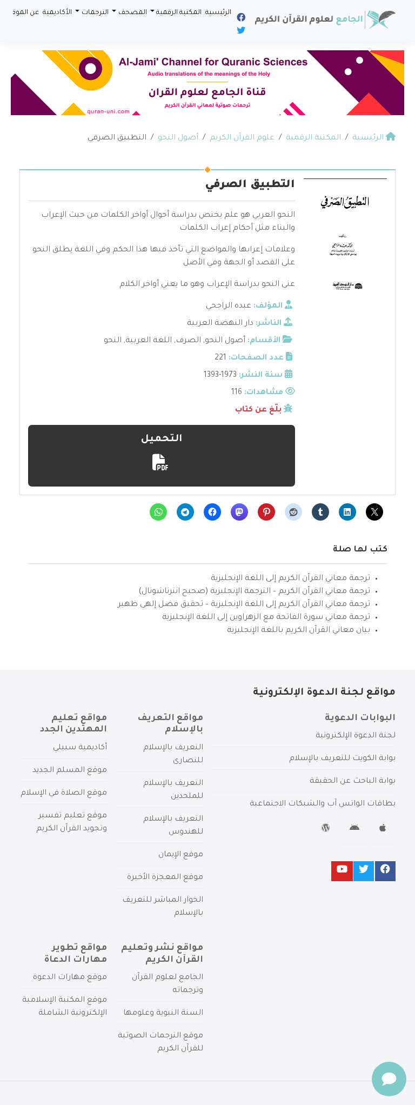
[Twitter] (240, 32)
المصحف (132, 13)
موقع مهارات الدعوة (70, 978)
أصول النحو (225, 341)
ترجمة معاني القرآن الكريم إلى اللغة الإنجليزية (290, 579)
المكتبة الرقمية (179, 13)
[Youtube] (342, 871)
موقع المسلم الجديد (69, 771)
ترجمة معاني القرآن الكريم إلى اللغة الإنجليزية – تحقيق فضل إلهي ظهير (244, 605)
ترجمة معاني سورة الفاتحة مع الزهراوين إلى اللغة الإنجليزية (266, 618)
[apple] (384, 830)
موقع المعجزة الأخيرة (165, 878)
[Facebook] (240, 19)
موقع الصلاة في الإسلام (64, 793)
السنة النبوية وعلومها (163, 1013)
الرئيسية (218, 13)
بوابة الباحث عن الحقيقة (353, 781)
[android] (356, 830)
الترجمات (95, 13)
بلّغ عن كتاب (258, 410)
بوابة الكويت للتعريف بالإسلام (342, 759)
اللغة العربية (148, 341)
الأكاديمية (57, 13)
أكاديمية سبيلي (80, 748)
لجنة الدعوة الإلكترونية (356, 736)
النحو (113, 341)
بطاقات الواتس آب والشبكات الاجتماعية (323, 804)
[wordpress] (327, 830)
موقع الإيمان (180, 855)
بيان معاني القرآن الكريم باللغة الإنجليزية (298, 631)
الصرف (188, 341)
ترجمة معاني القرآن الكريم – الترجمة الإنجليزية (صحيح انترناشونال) (254, 592)
